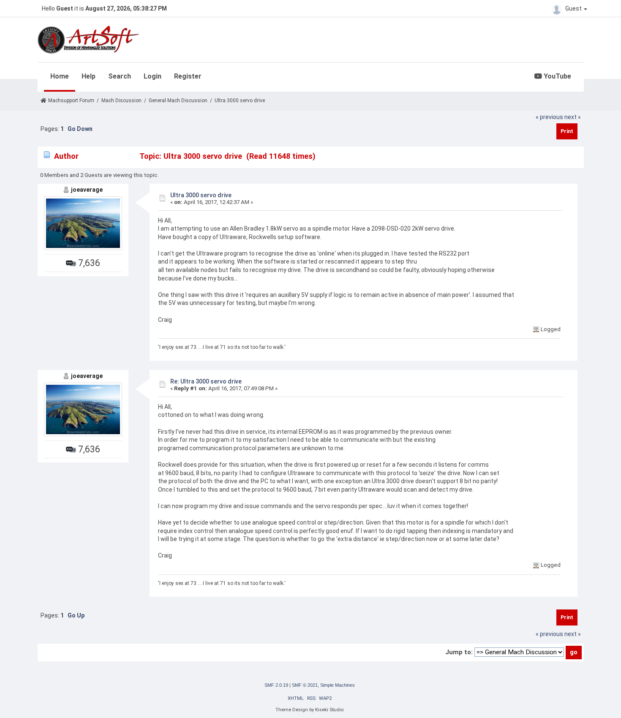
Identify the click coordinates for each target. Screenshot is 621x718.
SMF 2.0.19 (276, 685)
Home (59, 76)
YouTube (556, 76)
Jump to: (459, 652)
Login (152, 76)
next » (572, 117)
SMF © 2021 (305, 685)
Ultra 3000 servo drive (201, 195)
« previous (549, 117)
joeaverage (87, 189)
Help (88, 76)
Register (188, 76)
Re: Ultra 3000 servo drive (206, 381)
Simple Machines (337, 685)
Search (119, 76)
